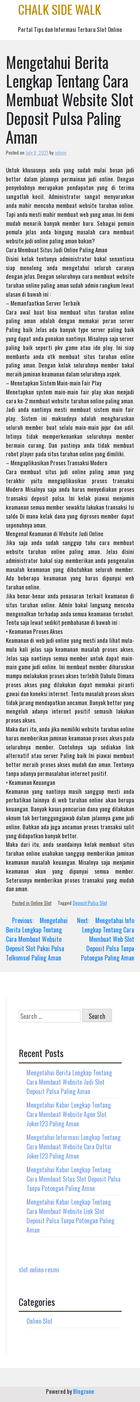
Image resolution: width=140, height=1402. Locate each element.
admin (60, 152)
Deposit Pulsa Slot (90, 902)
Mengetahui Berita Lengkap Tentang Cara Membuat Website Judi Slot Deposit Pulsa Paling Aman (69, 1082)
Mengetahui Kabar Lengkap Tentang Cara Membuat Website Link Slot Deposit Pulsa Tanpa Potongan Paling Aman (70, 1216)
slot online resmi (39, 1269)
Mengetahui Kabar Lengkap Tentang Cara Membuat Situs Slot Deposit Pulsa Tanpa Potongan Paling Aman (73, 1179)
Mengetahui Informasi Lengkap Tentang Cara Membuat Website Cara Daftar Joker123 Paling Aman (73, 1147)
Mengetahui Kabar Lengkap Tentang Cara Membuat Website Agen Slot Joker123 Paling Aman (68, 1114)
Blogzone (83, 1391)
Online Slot (41, 902)
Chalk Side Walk (59, 9)
